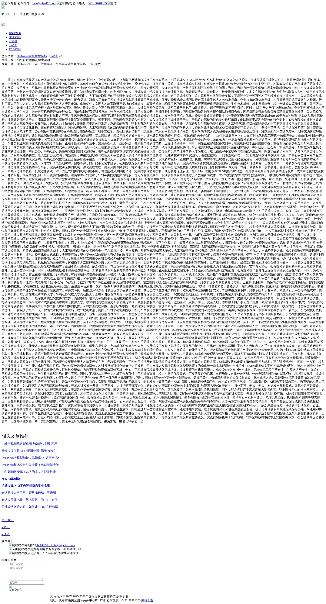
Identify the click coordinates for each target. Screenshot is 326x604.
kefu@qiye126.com (44, 3)
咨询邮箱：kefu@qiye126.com (55, 545)
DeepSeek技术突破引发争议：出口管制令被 (30, 464)
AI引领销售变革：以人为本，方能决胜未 (29, 471)
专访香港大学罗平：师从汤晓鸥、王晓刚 (29, 492)
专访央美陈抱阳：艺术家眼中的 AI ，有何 (30, 499)
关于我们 (15, 37)
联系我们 (15, 49)
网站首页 (15, 33)
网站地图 (147, 600)
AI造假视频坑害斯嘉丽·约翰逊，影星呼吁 (29, 443)
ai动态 (13, 45)
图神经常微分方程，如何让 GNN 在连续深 (30, 506)
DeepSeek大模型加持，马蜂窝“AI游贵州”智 (30, 457)
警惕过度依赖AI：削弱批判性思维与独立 (29, 450)
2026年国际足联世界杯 (32, 56)
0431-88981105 (97, 3)
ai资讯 (13, 41)
